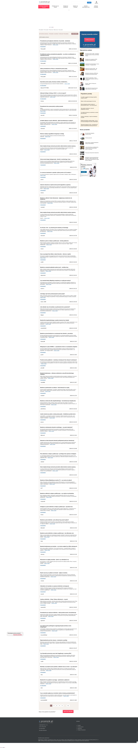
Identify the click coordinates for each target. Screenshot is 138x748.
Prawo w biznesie (65, 7)
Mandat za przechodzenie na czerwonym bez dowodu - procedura (56, 333)
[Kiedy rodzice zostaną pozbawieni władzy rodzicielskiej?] (82, 144)
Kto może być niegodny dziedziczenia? (89, 134)
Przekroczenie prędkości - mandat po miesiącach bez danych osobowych (58, 359)
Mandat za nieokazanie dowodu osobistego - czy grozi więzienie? (56, 427)
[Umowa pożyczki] (82, 139)
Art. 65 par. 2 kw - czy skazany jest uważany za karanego (54, 227)
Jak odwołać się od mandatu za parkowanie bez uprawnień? (55, 307)
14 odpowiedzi (43, 61)
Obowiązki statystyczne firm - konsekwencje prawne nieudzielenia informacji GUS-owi (89, 125)
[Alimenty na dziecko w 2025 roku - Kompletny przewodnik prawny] (82, 75)
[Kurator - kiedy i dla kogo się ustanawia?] (82, 85)
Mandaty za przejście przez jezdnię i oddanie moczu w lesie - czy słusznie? (58, 666)
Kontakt (79, 725)
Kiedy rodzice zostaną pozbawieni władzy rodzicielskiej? (91, 143)
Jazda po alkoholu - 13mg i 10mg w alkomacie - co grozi (54, 599)
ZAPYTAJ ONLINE (68, 711)
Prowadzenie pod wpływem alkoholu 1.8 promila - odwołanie (55, 40)
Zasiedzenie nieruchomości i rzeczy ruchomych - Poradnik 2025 (92, 64)
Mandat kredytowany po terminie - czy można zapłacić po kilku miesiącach (58, 546)
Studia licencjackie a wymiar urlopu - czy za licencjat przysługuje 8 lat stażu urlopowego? (89, 121)
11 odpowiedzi (43, 685)
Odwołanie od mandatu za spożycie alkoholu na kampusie (54, 586)
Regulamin (80, 728)
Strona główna (41, 29)
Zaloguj (96, 3)
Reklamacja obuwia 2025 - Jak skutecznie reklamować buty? (91, 69)
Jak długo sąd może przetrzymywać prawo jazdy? (52, 293)
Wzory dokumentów (85, 7)
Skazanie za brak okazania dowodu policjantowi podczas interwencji (57, 440)
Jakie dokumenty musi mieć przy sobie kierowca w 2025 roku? (91, 89)
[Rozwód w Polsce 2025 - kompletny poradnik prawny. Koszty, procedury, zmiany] (82, 55)
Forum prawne (96, 7)
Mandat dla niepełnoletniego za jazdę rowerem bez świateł (54, 320)
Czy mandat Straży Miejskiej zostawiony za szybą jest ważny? (55, 280)
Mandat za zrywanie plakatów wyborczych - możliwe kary (54, 267)
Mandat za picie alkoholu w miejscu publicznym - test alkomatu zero (57, 533)
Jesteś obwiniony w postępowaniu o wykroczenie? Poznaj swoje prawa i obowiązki (91, 148)
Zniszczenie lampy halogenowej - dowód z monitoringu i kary (55, 159)
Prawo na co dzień (55, 7)
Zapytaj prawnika (17, 634)
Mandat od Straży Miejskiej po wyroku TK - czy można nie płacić (56, 480)
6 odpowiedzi (43, 151)
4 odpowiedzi (43, 525)
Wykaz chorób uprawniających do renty (88, 101)
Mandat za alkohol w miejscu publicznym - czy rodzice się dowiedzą (57, 493)
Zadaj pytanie (89, 40)
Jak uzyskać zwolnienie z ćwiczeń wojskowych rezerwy (87, 109)
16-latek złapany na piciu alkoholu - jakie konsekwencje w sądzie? (56, 120)
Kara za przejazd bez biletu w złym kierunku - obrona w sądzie (55, 254)
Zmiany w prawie (75, 7)
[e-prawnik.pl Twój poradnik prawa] (44, 2)
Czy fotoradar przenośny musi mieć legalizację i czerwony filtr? (55, 653)
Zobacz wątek (55, 44)
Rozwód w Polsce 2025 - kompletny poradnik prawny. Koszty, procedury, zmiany (92, 54)
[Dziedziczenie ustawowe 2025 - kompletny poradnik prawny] (82, 61)
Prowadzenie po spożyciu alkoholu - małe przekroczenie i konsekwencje (58, 612)
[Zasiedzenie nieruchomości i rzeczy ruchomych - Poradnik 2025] (82, 65)
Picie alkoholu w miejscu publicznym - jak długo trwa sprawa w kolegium (58, 453)
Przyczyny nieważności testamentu (92, 152)
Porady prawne (80, 726)
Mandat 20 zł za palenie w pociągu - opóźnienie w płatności (54, 679)
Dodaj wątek (74, 33)
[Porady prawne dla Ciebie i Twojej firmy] (88, 176)
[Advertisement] (69, 18)
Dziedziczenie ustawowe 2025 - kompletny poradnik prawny (91, 60)
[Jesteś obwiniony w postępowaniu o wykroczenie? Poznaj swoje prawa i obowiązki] (82, 149)
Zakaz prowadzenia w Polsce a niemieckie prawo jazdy (53, 68)
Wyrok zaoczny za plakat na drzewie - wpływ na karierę (53, 572)
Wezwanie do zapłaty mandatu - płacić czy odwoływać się (54, 559)
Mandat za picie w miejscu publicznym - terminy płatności (54, 240)
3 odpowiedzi (43, 259)
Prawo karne (51, 29)
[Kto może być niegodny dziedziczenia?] (82, 135)
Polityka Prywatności (82, 729)
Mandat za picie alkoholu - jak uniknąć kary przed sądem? (54, 519)
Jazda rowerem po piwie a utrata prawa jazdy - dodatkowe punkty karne (58, 414)
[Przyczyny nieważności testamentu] (82, 154)
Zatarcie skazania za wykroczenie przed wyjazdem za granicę (55, 184)
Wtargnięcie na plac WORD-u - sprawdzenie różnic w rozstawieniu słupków (58, 346)
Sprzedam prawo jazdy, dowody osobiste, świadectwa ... (54, 81)
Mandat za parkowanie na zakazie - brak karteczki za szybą (54, 387)
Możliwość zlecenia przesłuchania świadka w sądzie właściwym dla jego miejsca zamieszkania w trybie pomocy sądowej (92, 159)
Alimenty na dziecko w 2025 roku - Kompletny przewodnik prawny (91, 74)
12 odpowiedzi (43, 98)
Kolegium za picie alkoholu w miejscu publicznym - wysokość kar (56, 506)
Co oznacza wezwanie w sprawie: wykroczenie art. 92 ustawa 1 (55, 172)
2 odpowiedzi (43, 177)
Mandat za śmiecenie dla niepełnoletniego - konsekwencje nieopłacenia (58, 400)
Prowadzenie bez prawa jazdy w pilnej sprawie (51, 106)
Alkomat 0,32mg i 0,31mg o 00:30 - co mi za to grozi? (53, 93)
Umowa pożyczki (88, 137)
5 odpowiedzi (43, 246)
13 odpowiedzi (43, 74)
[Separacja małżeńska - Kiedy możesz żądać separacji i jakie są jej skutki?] (82, 79)
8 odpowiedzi (43, 138)
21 (68, 705)
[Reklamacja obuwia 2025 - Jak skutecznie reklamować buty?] (82, 70)
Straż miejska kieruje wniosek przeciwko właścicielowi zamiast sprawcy (58, 146)
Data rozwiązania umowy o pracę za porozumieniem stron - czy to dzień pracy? (89, 105)
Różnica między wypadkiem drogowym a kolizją (52, 133)
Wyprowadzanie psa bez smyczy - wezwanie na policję (53, 640)
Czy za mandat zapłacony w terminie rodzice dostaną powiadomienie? (57, 693)
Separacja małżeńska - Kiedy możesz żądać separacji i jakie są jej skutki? (91, 78)
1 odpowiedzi (43, 126)
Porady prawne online (44, 7)
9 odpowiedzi (43, 46)
